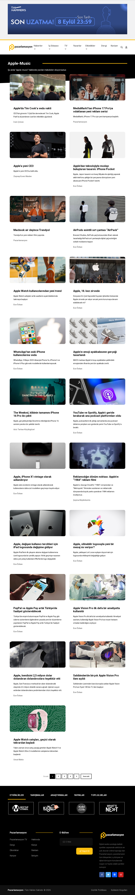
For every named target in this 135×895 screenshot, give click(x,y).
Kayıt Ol (85, 851)
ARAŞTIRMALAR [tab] (59, 795)
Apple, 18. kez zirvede (86, 291)
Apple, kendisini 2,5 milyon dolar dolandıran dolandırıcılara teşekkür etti (36, 677)
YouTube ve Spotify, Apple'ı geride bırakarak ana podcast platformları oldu (97, 414)
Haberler (38, 46)
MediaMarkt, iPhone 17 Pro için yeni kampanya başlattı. (96, 117)
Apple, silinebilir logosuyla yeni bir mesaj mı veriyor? (93, 545)
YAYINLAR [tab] (79, 795)
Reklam (34, 850)
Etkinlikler (90, 46)
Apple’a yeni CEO (23, 166)
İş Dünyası (54, 46)
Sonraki (86, 776)
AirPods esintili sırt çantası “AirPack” (95, 230)
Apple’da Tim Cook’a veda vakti (32, 108)
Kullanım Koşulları (119, 890)
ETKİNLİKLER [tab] (17, 795)
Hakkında (35, 839)
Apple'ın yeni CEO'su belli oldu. (25, 171)
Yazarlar (77, 46)
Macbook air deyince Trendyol (31, 230)
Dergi (104, 46)
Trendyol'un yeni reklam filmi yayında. (29, 235)
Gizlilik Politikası (99, 890)
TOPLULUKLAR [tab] (99, 795)
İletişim (34, 855)
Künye (34, 845)
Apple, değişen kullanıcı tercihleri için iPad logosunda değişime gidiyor (35, 545)
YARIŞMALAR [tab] (37, 795)
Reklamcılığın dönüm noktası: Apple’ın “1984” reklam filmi (96, 478)
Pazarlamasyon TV (18, 839)
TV (65, 46)
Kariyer (114, 46)
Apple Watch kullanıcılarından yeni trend (37, 291)
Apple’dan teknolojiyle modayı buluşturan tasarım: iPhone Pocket (94, 167)
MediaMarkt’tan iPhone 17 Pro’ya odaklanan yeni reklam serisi (93, 110)
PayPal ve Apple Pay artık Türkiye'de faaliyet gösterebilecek (35, 610)
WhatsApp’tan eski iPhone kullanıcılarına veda (29, 353)
